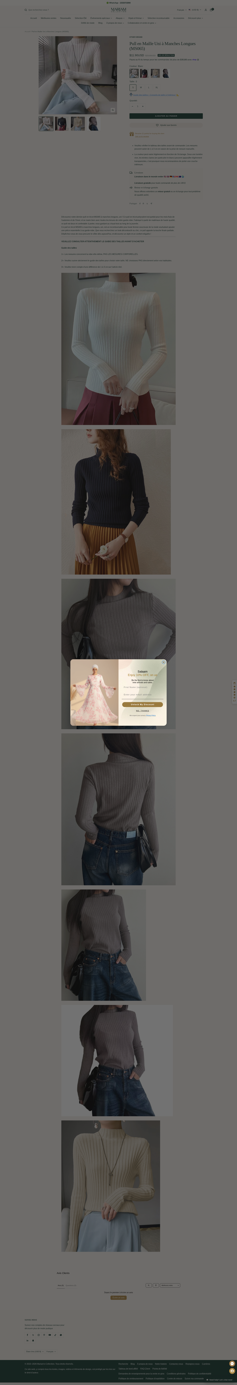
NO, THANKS (142, 711)
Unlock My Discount (142, 704)
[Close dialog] (163, 662)
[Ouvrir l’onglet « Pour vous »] (232, 1371)
